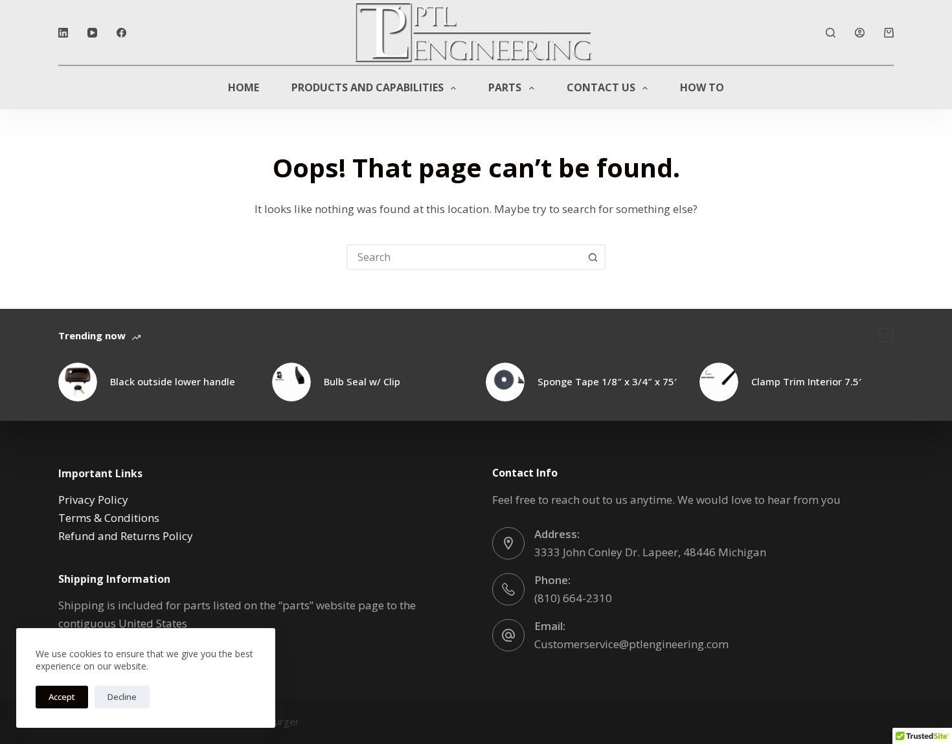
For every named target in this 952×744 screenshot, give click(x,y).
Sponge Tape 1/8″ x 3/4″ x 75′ (607, 381)
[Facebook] (121, 33)
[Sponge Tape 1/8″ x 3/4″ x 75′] (505, 382)
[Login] (860, 33)
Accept (62, 697)
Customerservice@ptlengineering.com (631, 644)
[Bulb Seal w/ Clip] (291, 382)
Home (243, 87)
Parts (504, 87)
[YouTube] (92, 33)
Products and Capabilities (367, 87)
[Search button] (592, 257)
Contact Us (601, 87)
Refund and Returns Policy (125, 535)
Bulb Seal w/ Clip (362, 381)
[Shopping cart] (889, 33)
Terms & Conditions (108, 517)
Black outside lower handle (172, 381)
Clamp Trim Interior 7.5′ (806, 381)
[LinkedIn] (63, 33)
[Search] (830, 33)
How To (702, 87)
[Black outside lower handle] (77, 382)
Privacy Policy (93, 499)
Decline (122, 697)
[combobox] (464, 257)
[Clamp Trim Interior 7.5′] (718, 382)
